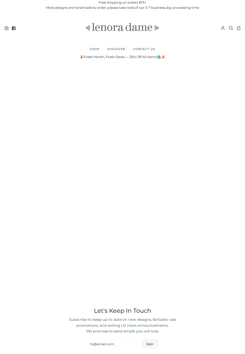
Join (149, 344)
